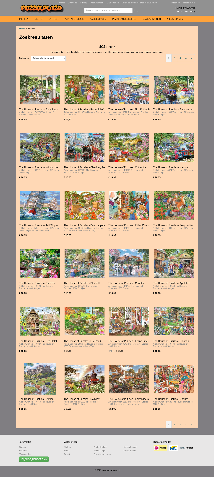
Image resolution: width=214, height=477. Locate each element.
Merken (24, 19)
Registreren (189, 2)
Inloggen (175, 2)
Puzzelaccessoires (124, 19)
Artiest (54, 19)
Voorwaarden (97, 2)
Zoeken (135, 10)
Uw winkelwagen (185, 8)
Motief (39, 19)
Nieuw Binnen (175, 19)
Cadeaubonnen (152, 19)
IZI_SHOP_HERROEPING (34, 459)
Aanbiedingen (98, 19)
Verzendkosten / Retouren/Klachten (139, 2)
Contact (61, 2)
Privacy (83, 2)
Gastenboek (113, 2)
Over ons (72, 2)
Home (22, 28)
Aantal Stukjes (74, 19)
